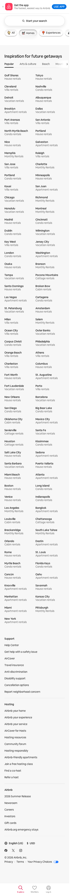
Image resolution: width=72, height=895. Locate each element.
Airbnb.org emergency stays (21, 829)
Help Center (11, 645)
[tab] (10, 32)
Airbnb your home (15, 710)
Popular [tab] (9, 64)
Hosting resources (15, 737)
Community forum (15, 744)
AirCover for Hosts (15, 730)
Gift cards (10, 823)
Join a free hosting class (18, 764)
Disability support (14, 678)
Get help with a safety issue (20, 651)
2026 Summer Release (17, 796)
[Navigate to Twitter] (13, 850)
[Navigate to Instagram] (20, 850)
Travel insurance (14, 665)
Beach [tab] (46, 64)
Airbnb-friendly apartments (20, 757)
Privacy (8, 861)
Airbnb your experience (18, 717)
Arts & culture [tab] (28, 64)
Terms (20, 861)
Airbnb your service (15, 724)
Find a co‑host (12, 770)
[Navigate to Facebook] (5, 850)
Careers (9, 809)
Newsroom (10, 803)
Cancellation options (16, 685)
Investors (9, 816)
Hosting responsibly (16, 750)
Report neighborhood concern (22, 691)
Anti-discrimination (15, 671)
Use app (59, 6)
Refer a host (11, 777)
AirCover (9, 658)
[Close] (3, 6)
